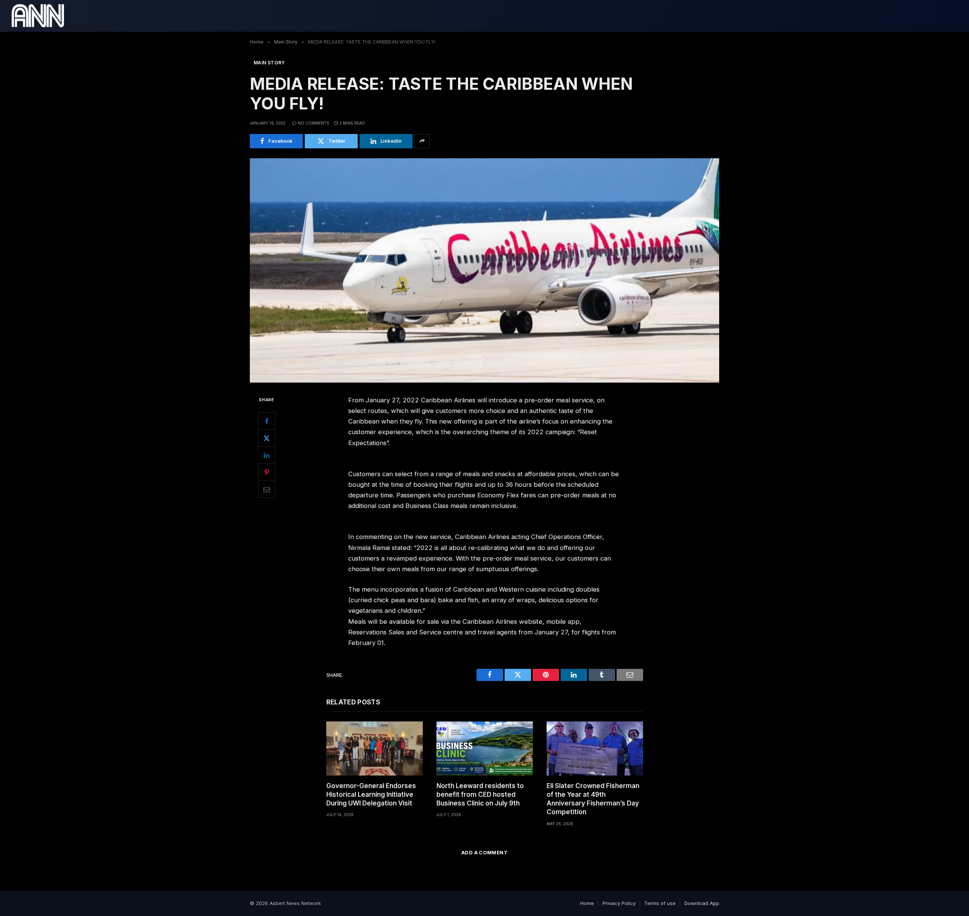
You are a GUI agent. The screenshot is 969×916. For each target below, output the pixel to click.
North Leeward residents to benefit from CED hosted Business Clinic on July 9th (480, 794)
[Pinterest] (267, 472)
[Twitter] (267, 438)
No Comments (313, 123)
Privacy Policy (619, 903)
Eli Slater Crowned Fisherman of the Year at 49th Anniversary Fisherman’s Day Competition (593, 799)
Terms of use (660, 903)
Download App (701, 903)
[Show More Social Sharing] (422, 141)
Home (587, 903)
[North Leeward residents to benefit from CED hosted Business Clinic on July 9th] (484, 748)
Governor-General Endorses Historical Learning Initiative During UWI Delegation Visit (371, 794)
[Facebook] (267, 421)
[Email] (267, 489)
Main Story (269, 62)
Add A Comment (484, 852)
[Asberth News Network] (37, 16)
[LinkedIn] (267, 455)
